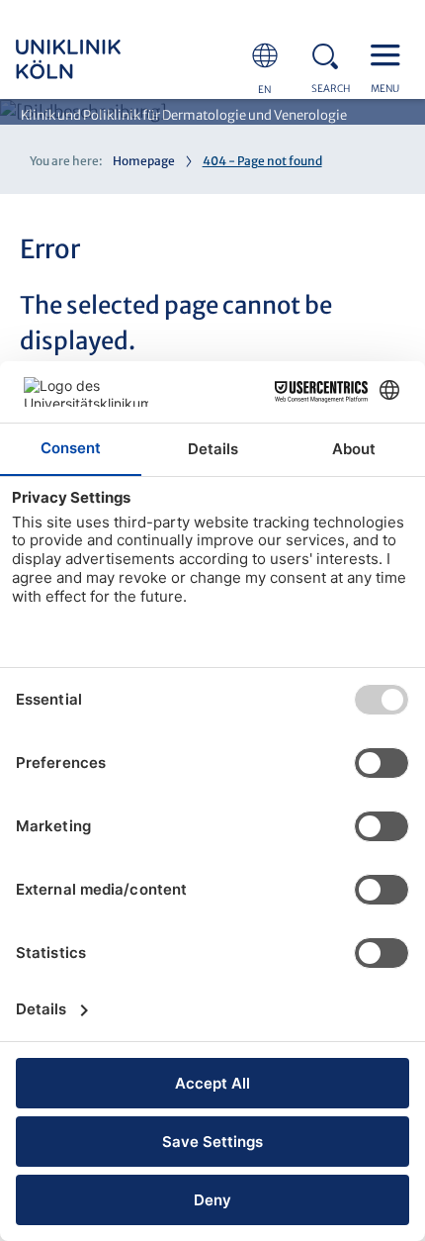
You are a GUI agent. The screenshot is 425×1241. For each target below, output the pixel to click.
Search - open (331, 53)
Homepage (144, 160)
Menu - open (390, 53)
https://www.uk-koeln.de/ (95, 59)
